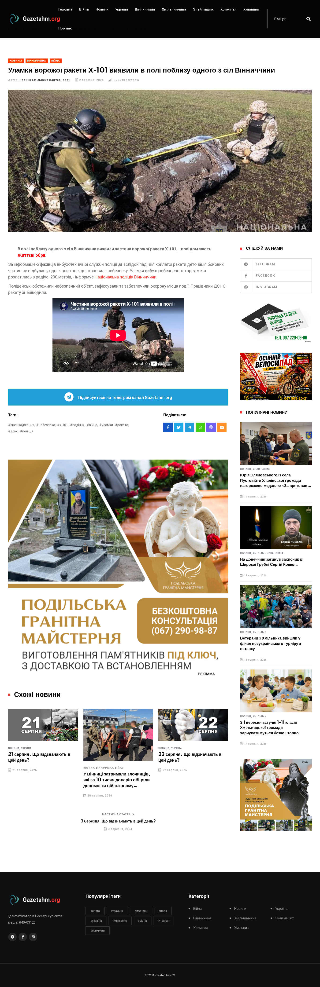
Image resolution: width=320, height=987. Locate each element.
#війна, (92, 425)
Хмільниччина (174, 9)
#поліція (26, 431)
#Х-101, (63, 425)
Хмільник (251, 9)
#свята (95, 911)
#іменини (141, 911)
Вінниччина (145, 9)
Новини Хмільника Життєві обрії (45, 80)
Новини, (14, 748)
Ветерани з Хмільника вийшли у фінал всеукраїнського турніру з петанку (270, 643)
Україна (121, 9)
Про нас (65, 28)
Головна (65, 9)
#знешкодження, (21, 425)
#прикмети (97, 930)
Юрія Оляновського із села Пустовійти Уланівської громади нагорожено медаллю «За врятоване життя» (274, 480)
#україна (96, 920)
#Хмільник (120, 920)
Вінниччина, (105, 768)
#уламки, (106, 425)
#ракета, (122, 425)
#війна (142, 920)
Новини (102, 9)
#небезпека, (46, 425)
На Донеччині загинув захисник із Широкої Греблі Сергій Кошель (271, 562)
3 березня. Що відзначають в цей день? (118, 821)
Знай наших (203, 9)
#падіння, (77, 425)
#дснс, (13, 431)
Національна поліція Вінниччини (125, 276)
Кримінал (228, 9)
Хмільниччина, (264, 553)
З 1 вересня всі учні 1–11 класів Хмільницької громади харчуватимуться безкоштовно (269, 727)
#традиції (117, 911)
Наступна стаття (116, 814)
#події (163, 911)
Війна (84, 9)
